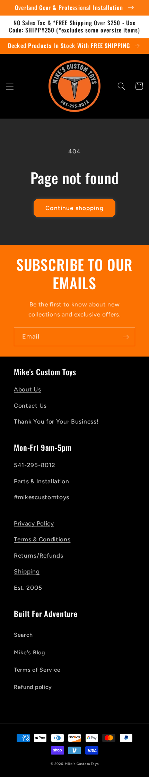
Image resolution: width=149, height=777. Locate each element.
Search (23, 635)
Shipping (27, 571)
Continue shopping (74, 208)
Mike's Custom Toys (82, 764)
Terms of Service (37, 669)
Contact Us (30, 405)
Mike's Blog (29, 652)
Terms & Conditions (42, 539)
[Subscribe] (126, 337)
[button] (10, 86)
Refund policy (33, 687)
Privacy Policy (34, 523)
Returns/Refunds (38, 555)
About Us (27, 389)
